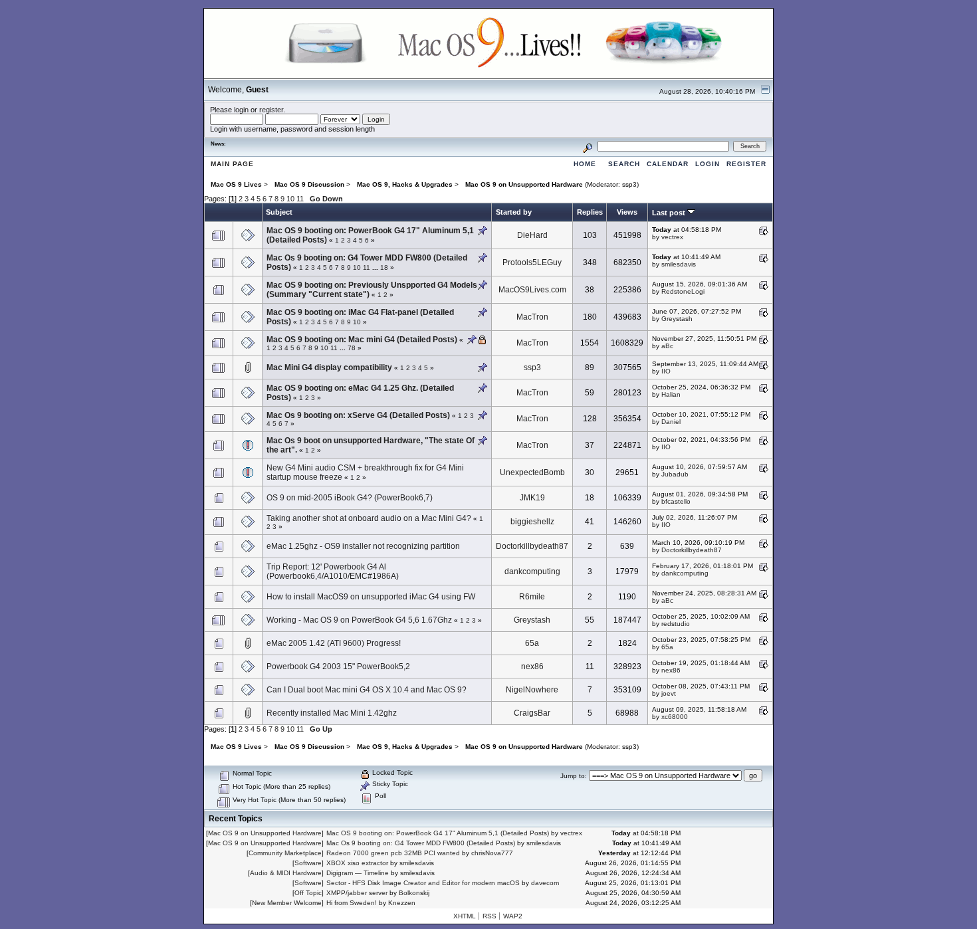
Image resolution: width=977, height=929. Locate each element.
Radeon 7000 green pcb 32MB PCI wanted (393, 853)
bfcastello (676, 501)
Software (308, 863)
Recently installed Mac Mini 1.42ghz (332, 713)
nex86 (532, 666)
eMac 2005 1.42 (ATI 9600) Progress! (334, 643)
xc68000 (674, 716)
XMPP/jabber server (356, 892)
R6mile (532, 596)
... (376, 267)
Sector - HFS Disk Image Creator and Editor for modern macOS (423, 882)
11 (300, 199)
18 (384, 267)
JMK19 (532, 497)
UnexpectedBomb (532, 472)
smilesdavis (678, 264)
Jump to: (573, 775)
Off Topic (308, 892)
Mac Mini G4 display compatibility (329, 367)
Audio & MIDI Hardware (286, 873)
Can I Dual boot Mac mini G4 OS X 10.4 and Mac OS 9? (367, 689)
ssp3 (629, 184)
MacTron (532, 317)
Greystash (677, 318)
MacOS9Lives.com (532, 289)
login (241, 110)
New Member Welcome (287, 902)
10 (290, 199)
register (271, 110)
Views (627, 212)
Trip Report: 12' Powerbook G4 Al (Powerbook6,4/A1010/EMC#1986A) (333, 571)
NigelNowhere (532, 689)
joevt (668, 693)
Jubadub (675, 474)
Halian (671, 394)
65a (532, 643)
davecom (545, 882)
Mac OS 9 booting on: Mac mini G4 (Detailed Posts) (362, 339)
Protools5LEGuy (532, 262)
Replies (590, 212)
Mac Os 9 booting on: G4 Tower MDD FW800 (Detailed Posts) (420, 843)
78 (352, 348)
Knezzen (401, 902)
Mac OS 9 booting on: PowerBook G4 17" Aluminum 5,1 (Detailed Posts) (437, 833)
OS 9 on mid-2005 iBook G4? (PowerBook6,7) (350, 497)
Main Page (232, 163)
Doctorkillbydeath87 (532, 546)
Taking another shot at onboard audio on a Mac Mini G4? (369, 518)
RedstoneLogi (683, 291)
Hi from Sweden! (351, 902)
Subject (279, 212)
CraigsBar (532, 713)
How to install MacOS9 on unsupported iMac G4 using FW (371, 596)
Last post (669, 213)
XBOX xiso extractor (357, 863)
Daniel (671, 421)
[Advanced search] (588, 146)
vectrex (672, 237)
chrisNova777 (492, 853)
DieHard (532, 235)
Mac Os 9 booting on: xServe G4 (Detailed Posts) (358, 415)
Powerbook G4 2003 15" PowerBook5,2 (338, 666)
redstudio (675, 623)
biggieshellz (532, 521)
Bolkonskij (414, 892)
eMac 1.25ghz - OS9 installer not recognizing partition (363, 546)
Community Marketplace (285, 853)
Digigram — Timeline (357, 873)
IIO (666, 371)
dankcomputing (532, 571)
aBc (667, 346)
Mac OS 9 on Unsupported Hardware (265, 833)
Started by (514, 212)
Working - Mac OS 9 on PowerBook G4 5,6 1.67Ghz (359, 620)
